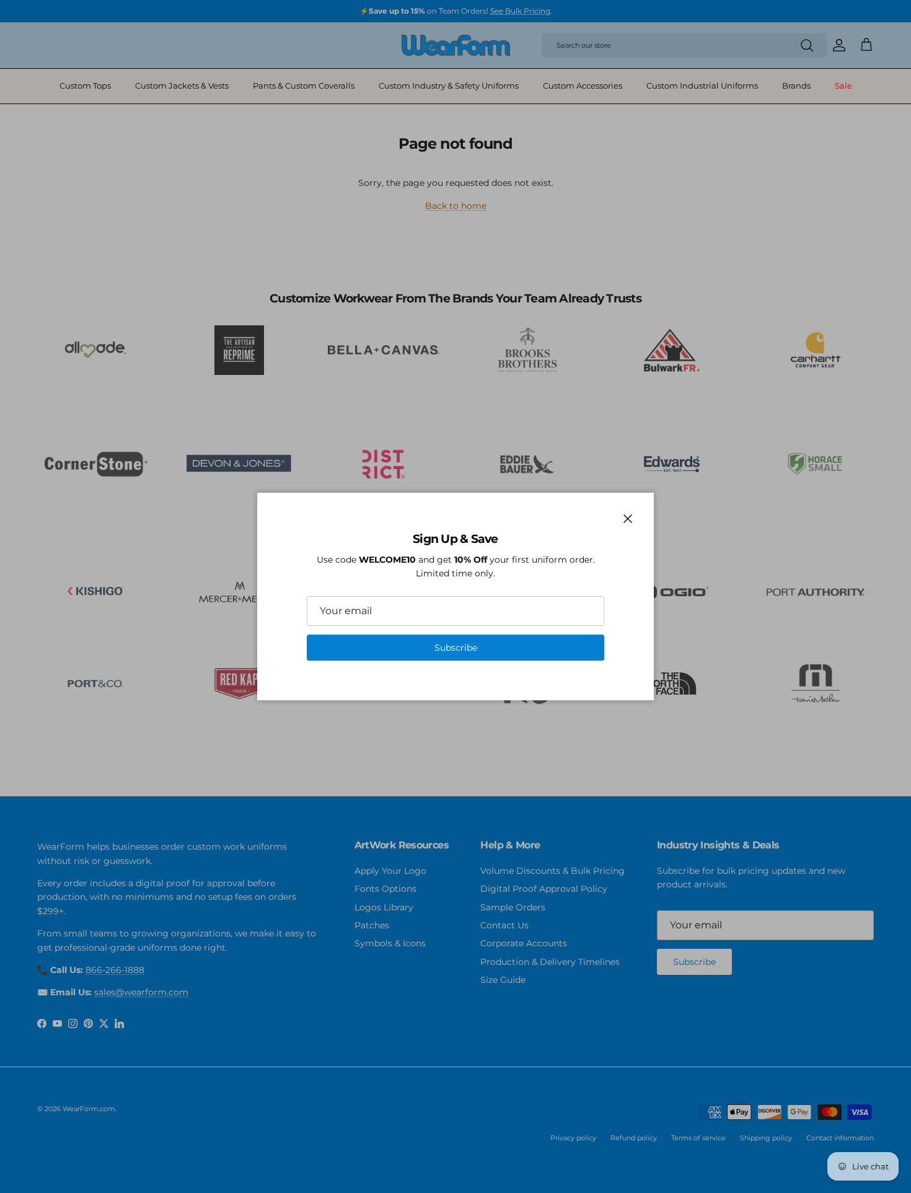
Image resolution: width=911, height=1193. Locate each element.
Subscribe (455, 647)
